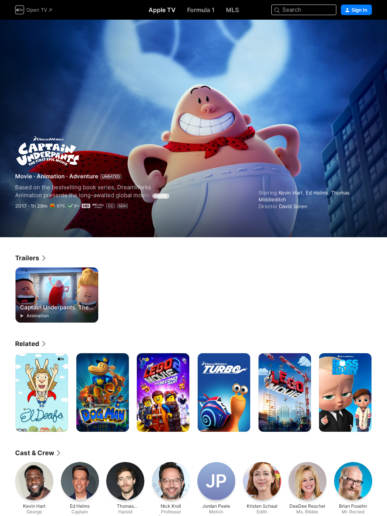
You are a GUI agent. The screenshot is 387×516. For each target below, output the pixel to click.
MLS (232, 10)
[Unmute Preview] (366, 34)
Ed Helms (317, 193)
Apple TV (162, 10)
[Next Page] (379, 392)
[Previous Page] (7, 392)
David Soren (293, 206)
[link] (31, 258)
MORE (161, 196)
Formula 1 (201, 10)
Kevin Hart (291, 193)
